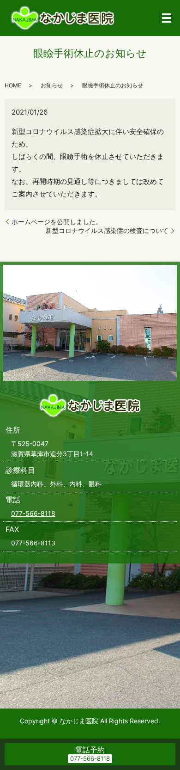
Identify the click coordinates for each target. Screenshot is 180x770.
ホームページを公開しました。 (57, 222)
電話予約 (90, 749)
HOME (13, 85)
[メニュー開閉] (166, 18)
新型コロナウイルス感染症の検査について (107, 230)
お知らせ (52, 85)
